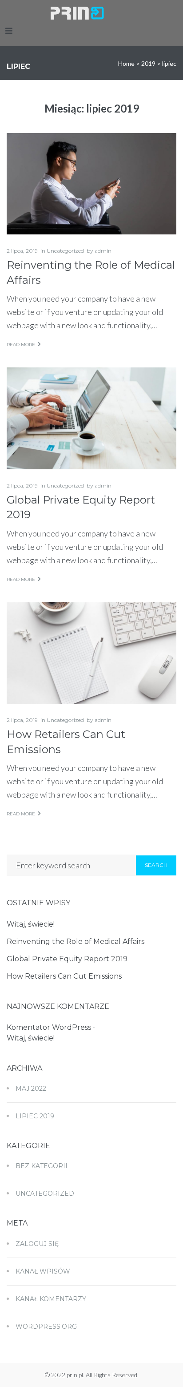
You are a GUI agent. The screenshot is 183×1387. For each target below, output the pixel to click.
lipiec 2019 (35, 1116)
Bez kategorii (42, 1166)
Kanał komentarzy (51, 1299)
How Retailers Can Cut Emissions (64, 976)
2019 (148, 63)
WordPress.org (46, 1326)
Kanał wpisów (43, 1271)
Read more (21, 344)
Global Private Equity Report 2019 (67, 959)
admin (103, 250)
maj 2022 (31, 1089)
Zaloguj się (37, 1244)
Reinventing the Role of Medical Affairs (75, 941)
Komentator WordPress (49, 1027)
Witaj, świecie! (31, 924)
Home (126, 63)
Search (156, 865)
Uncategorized (65, 250)
